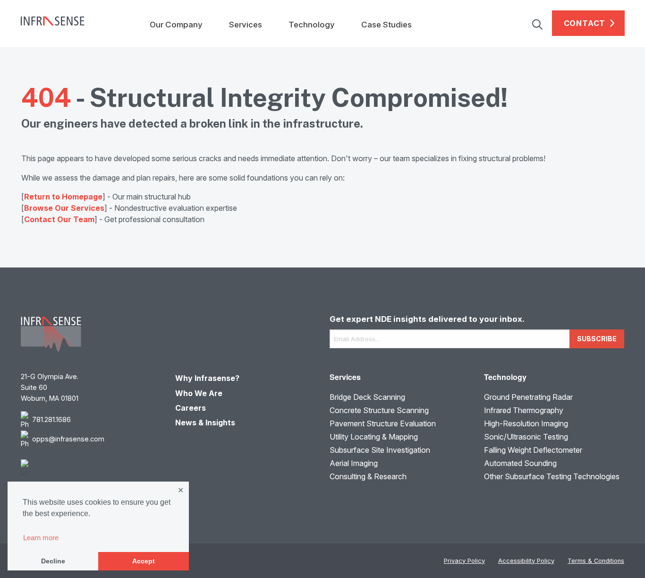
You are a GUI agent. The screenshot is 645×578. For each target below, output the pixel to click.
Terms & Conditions (596, 560)
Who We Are (198, 393)
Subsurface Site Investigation (380, 450)
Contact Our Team (59, 219)
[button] (542, 23)
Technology (312, 24)
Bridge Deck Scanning (367, 397)
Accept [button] (143, 561)
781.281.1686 (51, 419)
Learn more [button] (41, 538)
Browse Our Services (64, 208)
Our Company (176, 24)
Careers (190, 408)
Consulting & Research (368, 476)
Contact (585, 23)
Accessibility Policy (526, 560)
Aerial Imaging (354, 463)
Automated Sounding (520, 463)
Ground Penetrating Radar (528, 397)
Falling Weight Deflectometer (533, 450)
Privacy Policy (464, 560)
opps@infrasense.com (68, 439)
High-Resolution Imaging (526, 423)
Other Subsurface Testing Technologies (552, 476)
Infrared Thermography (523, 410)
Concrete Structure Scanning (379, 410)
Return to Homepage (63, 196)
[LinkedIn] (91, 468)
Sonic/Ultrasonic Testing (526, 436)
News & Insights (205, 422)
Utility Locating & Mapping (374, 436)
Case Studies (386, 24)
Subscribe (597, 339)
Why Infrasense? (207, 378)
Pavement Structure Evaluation (383, 423)
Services (245, 24)
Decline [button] (53, 561)
